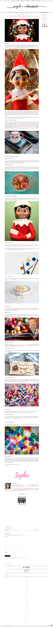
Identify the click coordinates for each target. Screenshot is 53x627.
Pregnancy (26, 609)
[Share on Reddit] (25, 567)
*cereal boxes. (21, 168)
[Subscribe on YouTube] (28, 570)
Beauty (26, 579)
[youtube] (44, 26)
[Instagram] (40, 12)
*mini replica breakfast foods (14, 168)
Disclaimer (33, 0)
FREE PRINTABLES (26, 586)
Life (34, 12)
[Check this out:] (23, 567)
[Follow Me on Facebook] (24, 570)
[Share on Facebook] (7, 526)
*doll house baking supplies (32, 381)
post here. (19, 464)
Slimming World (16, 12)
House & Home (26, 596)
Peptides (26, 608)
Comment (6, 536)
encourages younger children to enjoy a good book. (21, 344)
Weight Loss (10, 12)
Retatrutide (26, 12)
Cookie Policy (28, 0)
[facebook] (44, 24)
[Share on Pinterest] (9, 526)
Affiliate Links (7, 43)
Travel (26, 619)
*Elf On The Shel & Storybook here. (16, 129)
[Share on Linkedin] (28, 567)
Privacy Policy (38, 0)
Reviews (26, 614)
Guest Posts (26, 591)
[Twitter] (39, 12)
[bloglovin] (46, 24)
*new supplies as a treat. (29, 249)
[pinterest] (42, 26)
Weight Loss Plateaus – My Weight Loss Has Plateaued (12, 530)
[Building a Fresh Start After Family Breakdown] (22, 500)
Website (6, 552)
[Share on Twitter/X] (8, 526)
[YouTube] (21, 494)
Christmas (25, 14)
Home (14, 0)
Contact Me (22, 0)
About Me (18, 0)
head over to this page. (24, 490)
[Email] (46, 12)
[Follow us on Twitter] (25, 570)
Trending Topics (26, 620)
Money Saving (26, 602)
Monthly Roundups (26, 603)
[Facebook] (44, 12)
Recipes (31, 12)
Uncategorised (26, 621)
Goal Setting (26, 590)
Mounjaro (21, 12)
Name (6, 545)
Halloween (26, 592)
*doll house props (11, 418)
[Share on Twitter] (24, 567)
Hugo (26, 597)
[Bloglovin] (45, 12)
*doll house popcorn (9, 279)
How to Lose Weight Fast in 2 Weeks (33, 530)
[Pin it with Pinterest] (27, 567)
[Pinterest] (20, 494)
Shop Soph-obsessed (26, 615)
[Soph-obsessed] (26, 7)
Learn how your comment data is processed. (22, 557)
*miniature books (17, 346)
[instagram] (42, 24)
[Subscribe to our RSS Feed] (27, 570)
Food (26, 585)
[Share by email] (29, 567)
